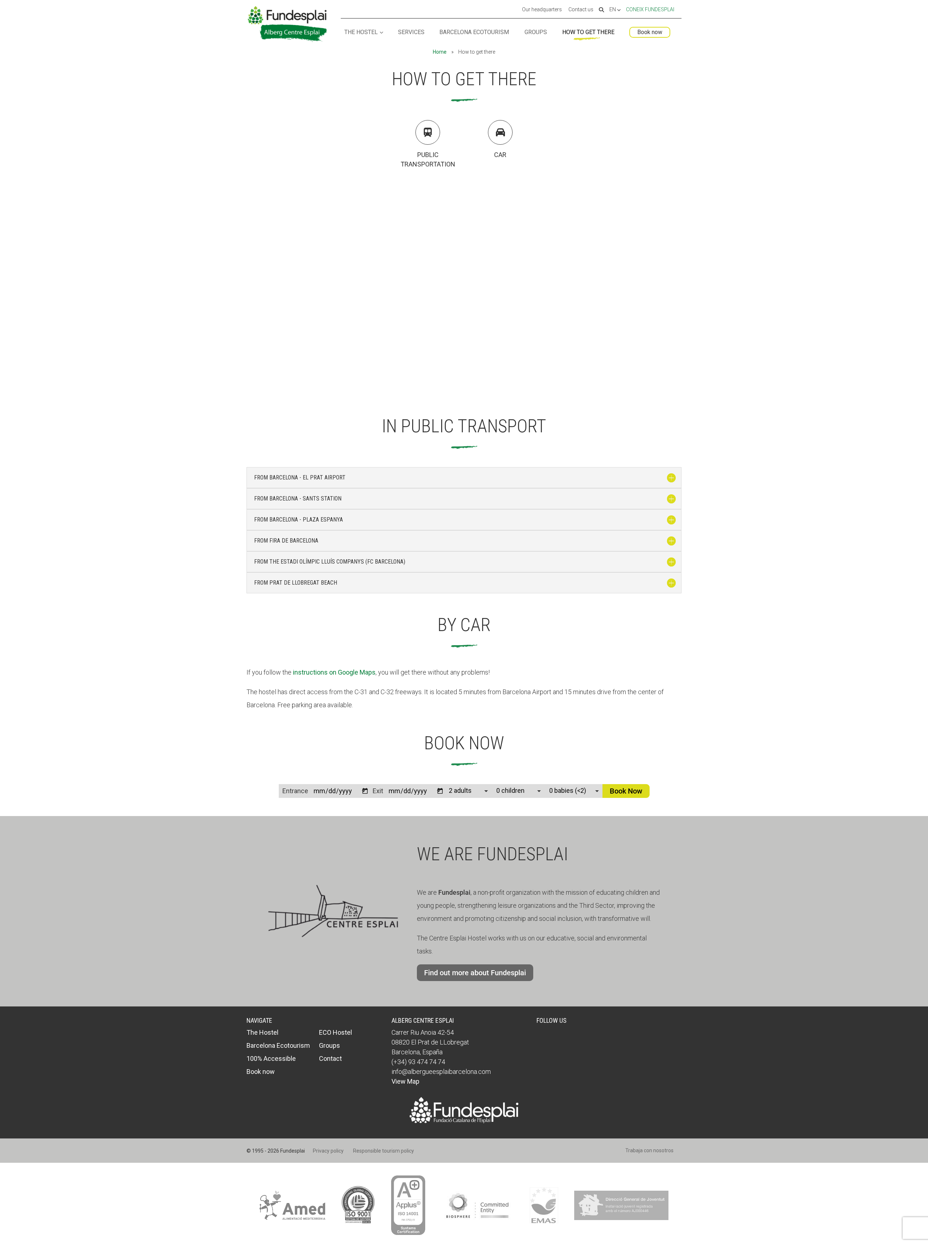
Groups (536, 32)
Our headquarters (542, 9)
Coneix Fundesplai (650, 9)
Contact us (580, 9)
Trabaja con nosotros (649, 1150)
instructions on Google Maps (334, 672)
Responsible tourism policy (383, 1151)
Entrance (295, 791)
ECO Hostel (335, 1032)
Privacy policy (328, 1151)
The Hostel (361, 32)
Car (500, 154)
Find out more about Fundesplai (475, 972)
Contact (330, 1058)
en (613, 9)
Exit (378, 791)
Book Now (626, 791)
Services (411, 32)
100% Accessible (271, 1058)
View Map (405, 1081)
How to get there (588, 32)
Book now (649, 32)
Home (440, 52)
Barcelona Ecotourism (474, 32)
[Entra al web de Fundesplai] (464, 1121)
